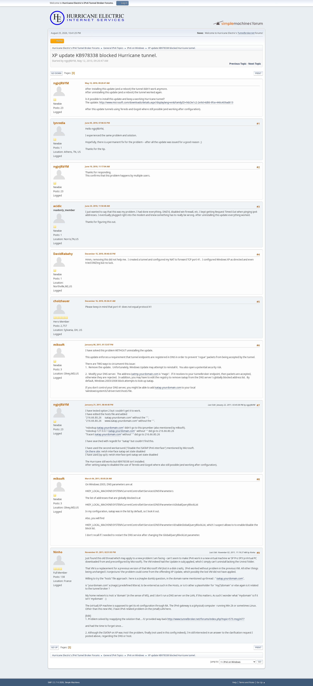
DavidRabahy (63, 254)
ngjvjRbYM (61, 83)
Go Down (56, 73)
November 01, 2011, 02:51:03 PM (100, 552)
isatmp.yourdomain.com (144, 374)
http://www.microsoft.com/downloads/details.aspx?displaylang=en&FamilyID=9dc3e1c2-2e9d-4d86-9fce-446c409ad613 (166, 102)
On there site (92, 451)
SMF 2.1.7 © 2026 (56, 682)
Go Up (54, 647)
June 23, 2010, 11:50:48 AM (97, 206)
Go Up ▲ (261, 682)
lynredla (59, 123)
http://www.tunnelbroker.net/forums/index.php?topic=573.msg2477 (206, 619)
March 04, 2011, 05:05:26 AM (98, 478)
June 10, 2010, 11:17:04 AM (97, 166)
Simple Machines (72, 682)
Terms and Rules (246, 682)
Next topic (254, 63)
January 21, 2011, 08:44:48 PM (99, 404)
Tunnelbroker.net (246, 33)
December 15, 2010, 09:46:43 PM (100, 253)
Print (258, 73)
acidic (57, 206)
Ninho (57, 552)
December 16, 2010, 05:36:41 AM (100, 301)
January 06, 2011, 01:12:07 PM (99, 344)
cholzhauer (61, 301)
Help (234, 682)
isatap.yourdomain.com (168, 387)
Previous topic (238, 63)
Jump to (214, 661)
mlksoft (58, 345)
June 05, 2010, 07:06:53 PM (97, 122)
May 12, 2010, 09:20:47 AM (97, 83)
